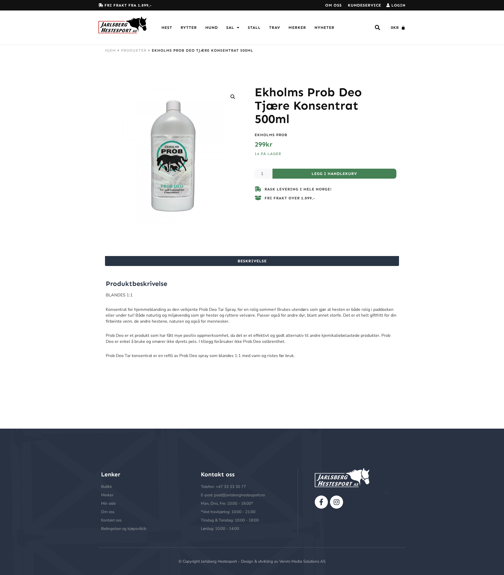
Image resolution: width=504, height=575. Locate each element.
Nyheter (324, 27)
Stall (254, 27)
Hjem (110, 50)
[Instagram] (336, 502)
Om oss (333, 5)
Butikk (106, 486)
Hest (166, 27)
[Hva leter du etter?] (377, 27)
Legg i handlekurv (334, 173)
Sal (230, 27)
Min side (108, 503)
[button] (233, 97)
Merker (297, 27)
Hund (211, 27)
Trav (274, 27)
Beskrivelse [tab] (252, 261)
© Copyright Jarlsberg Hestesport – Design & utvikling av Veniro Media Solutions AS (252, 561)
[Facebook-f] (321, 502)
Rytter (189, 27)
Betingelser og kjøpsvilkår (123, 528)
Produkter (133, 50)
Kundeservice (364, 5)
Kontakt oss (111, 520)
